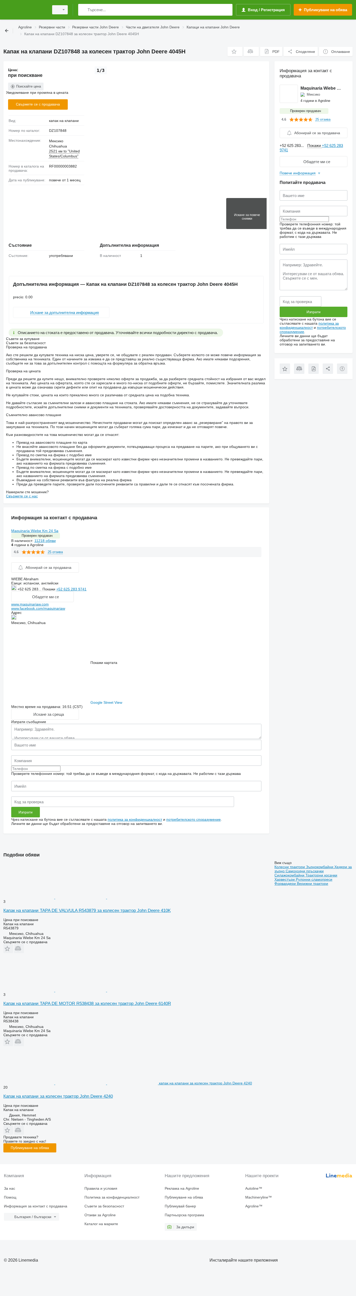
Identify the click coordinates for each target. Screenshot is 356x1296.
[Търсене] (83, 10)
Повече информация (298, 173)
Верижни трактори (312, 883)
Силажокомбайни (289, 875)
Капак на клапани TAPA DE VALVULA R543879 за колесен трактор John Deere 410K (87, 910)
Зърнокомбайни (320, 867)
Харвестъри (285, 879)
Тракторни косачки (321, 875)
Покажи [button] (49, 589)
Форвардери (285, 883)
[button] (235, 51)
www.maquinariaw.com (30, 604)
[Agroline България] (25, 9)
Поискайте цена (28, 86)
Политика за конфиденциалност (111, 1197)
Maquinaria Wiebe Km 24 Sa (34, 531)
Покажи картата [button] (103, 663)
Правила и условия (100, 1188)
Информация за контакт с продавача (35, 1206)
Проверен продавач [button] (37, 536)
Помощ (10, 1197)
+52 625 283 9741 (71, 589)
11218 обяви (45, 541)
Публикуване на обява (30, 1148)
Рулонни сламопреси (314, 879)
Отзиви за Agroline (100, 1215)
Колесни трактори (290, 867)
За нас (9, 1188)
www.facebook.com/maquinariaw (38, 608)
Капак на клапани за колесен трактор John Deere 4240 (58, 1096)
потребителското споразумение (193, 819)
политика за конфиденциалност (135, 819)
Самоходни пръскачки (305, 871)
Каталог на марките (101, 1224)
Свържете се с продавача (38, 104)
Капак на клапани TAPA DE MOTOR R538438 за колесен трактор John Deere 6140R (87, 1003)
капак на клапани (64, 121)
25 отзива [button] (55, 552)
